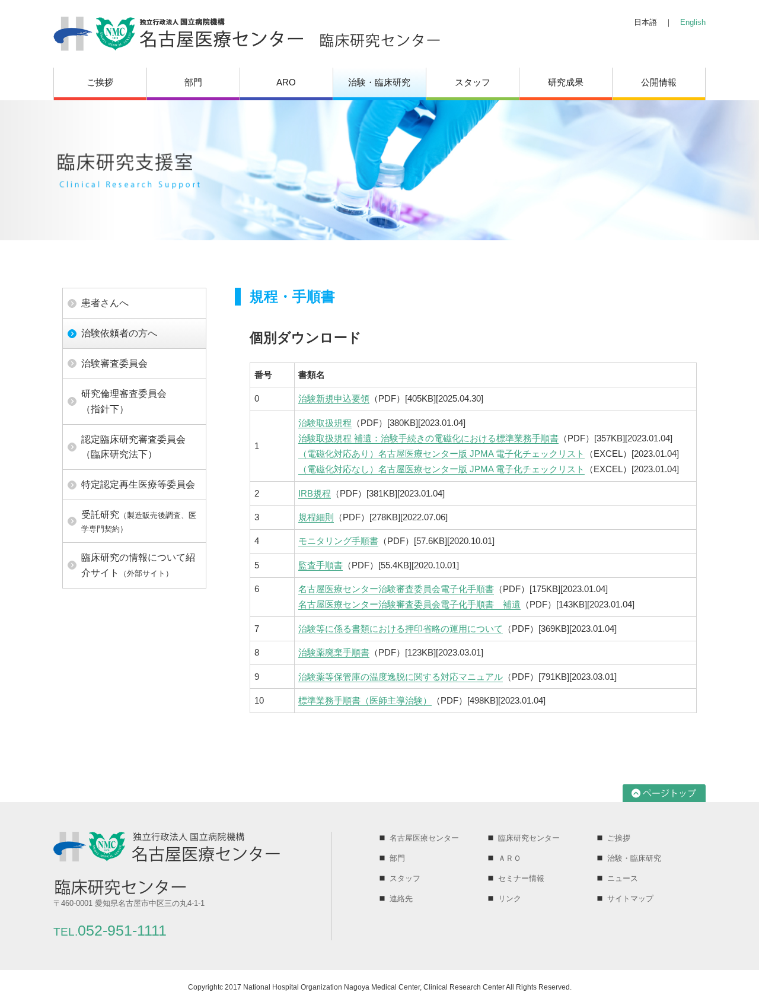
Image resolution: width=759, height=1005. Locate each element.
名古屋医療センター (424, 838)
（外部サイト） (138, 565)
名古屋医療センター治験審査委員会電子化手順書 (396, 589)
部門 (193, 82)
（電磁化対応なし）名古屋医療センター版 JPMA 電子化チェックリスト (441, 469)
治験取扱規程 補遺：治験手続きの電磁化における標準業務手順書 (428, 438)
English (693, 22)
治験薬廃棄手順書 (333, 652)
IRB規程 (314, 493)
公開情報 (659, 82)
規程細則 (316, 517)
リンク (509, 898)
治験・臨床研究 (379, 82)
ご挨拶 (100, 82)
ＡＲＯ (509, 858)
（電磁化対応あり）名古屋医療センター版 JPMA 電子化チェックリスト (441, 454)
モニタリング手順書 (338, 541)
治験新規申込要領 (333, 398)
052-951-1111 (110, 931)
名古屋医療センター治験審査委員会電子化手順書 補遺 (409, 604)
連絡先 (401, 898)
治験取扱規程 (325, 423)
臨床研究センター (529, 838)
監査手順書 (320, 565)
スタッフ (472, 82)
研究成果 (565, 82)
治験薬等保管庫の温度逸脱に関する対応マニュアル (400, 677)
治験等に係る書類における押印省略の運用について (400, 629)
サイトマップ (630, 898)
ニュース (622, 878)
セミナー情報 (521, 878)
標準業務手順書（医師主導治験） (365, 700)
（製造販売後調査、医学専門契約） (138, 521)
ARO (286, 82)
